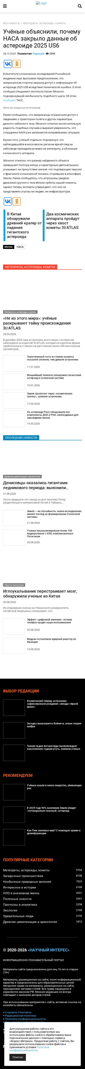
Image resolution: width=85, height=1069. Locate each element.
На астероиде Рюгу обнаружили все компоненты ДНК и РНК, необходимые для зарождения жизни (52, 415)
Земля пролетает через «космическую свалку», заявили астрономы (49, 395)
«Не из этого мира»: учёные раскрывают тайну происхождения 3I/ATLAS (37, 323)
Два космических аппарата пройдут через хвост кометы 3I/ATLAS (62, 221)
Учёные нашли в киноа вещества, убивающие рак (54, 787)
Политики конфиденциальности (29, 1049)
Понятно (18, 1057)
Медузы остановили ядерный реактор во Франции (51, 640)
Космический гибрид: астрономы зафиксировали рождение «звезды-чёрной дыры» (52, 704)
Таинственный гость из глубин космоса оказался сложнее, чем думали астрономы (52, 358)
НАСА (20, 246)
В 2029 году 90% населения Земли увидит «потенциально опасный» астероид (51, 809)
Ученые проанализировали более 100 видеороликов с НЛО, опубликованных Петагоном (50, 533)
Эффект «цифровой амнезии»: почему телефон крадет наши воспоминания (49, 621)
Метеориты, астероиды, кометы (44, 23)
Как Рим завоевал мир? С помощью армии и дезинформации (53, 832)
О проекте (11, 1012)
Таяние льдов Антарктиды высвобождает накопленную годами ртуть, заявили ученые (53, 747)
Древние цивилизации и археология (22, 476)
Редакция (38, 53)
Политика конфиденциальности (25, 1018)
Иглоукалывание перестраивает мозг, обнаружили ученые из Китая (40, 594)
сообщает (9, 100)
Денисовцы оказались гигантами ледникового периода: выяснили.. (35, 485)
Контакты (25, 1012)
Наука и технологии (14, 585)
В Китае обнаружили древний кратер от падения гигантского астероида (24, 225)
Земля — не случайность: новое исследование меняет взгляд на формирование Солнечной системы (54, 514)
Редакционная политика (20, 1015)
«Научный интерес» (48, 950)
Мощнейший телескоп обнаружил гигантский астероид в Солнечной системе (54, 376)
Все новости (11, 23)
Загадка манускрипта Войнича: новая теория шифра (54, 725)
